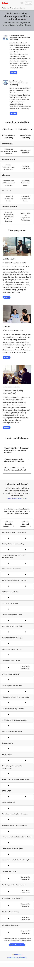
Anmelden (29, 3)
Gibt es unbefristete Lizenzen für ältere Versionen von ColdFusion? (15, 469)
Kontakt (13, 72)
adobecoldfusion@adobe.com (17, 498)
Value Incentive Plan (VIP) (14, 331)
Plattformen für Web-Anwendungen (13, 8)
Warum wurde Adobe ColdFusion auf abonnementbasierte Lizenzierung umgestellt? (16, 450)
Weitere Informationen (17, 945)
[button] (21, 3)
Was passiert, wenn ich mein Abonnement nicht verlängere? (14, 460)
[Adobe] (5, 3)
